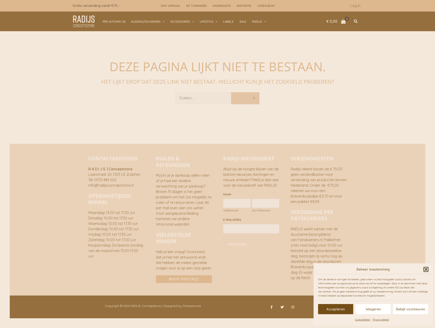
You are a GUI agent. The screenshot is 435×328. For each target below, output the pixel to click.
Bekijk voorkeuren (410, 309)
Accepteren (335, 309)
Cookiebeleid (362, 319)
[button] (426, 269)
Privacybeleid (380, 319)
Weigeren (373, 309)
